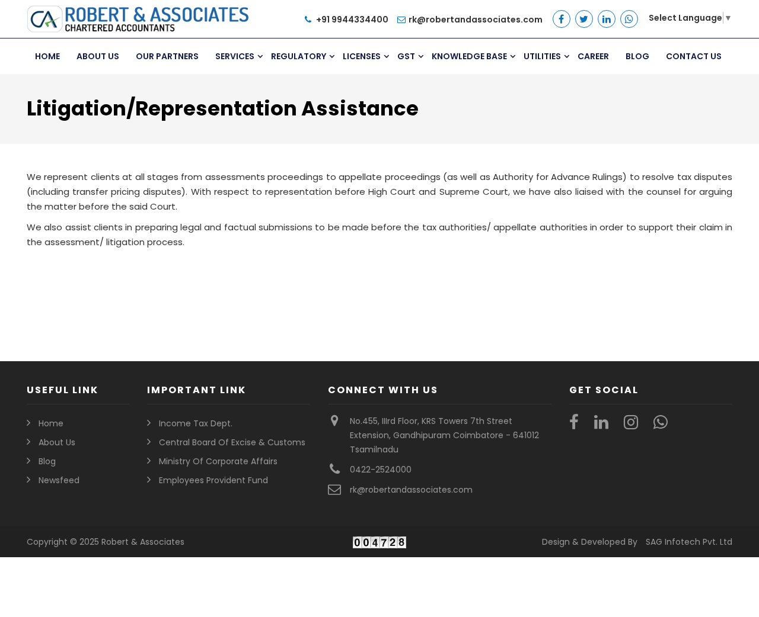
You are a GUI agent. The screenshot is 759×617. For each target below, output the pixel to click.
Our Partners (167, 56)
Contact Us (694, 56)
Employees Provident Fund (213, 480)
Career (593, 56)
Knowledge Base (469, 56)
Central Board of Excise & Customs (232, 442)
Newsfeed (59, 480)
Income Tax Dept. (195, 423)
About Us (97, 56)
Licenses (362, 56)
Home (47, 56)
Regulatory (298, 56)
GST (406, 56)
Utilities (542, 56)
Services (234, 56)
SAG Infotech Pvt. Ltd (689, 542)
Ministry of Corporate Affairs (218, 461)
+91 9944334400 (351, 19)
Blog (637, 56)
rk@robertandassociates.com (476, 19)
